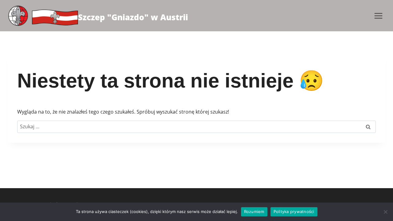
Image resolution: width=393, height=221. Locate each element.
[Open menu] (378, 15)
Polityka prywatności (294, 211)
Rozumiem (254, 211)
